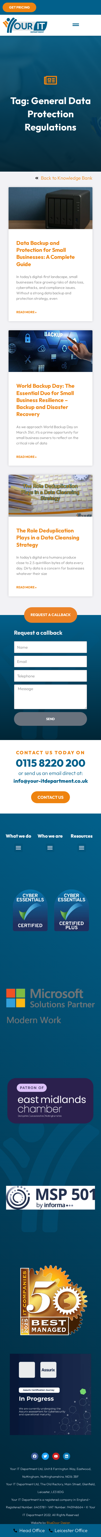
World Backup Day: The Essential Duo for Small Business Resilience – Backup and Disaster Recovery (45, 399)
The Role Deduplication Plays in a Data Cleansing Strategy (47, 537)
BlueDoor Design (58, 1523)
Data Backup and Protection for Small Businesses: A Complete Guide (45, 253)
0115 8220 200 (50, 762)
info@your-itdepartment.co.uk (50, 781)
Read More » (26, 312)
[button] (75, 25)
